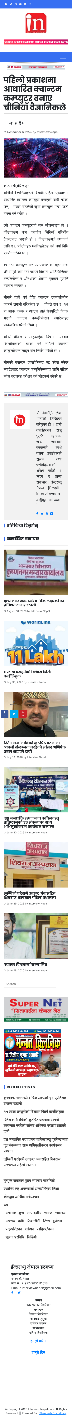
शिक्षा (55, 1188)
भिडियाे (32, 1237)
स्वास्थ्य (60, 1212)
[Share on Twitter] (14, 714)
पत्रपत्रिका (14, 1229)
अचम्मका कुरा (15, 1212)
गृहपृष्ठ (8, 1180)
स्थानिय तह (11, 1188)
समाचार (18, 1180)
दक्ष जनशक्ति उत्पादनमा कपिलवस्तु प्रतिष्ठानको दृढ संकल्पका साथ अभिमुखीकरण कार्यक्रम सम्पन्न (31, 822)
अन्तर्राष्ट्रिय (43, 1188)
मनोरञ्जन (32, 1196)
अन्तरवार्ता (27, 1188)
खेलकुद (9, 1196)
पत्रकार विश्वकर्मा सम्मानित (26, 964)
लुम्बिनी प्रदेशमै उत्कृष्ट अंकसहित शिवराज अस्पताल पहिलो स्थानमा (30, 895)
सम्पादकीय (34, 1212)
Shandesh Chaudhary (52, 1413)
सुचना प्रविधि (15, 1237)
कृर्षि (21, 1221)
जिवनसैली (33, 1221)
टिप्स (46, 1221)
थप (6, 1205)
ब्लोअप (29, 1229)
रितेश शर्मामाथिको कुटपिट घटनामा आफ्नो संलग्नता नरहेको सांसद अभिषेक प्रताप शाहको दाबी (35, 747)
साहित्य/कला (45, 1229)
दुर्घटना (57, 1221)
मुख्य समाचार (33, 1180)
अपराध (10, 1221)
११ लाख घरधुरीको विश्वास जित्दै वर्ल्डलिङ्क (27, 674)
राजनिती (49, 1180)
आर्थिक (20, 1196)
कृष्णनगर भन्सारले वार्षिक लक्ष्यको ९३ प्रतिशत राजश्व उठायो (34, 603)
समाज (48, 1212)
